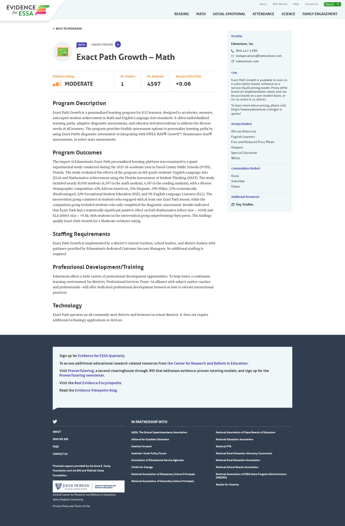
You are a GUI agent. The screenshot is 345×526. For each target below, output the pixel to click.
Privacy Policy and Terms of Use (71, 506)
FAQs (296, 4)
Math (201, 14)
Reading (181, 14)
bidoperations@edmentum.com (259, 56)
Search (330, 4)
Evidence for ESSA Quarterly (101, 356)
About (263, 4)
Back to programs (69, 28)
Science (288, 14)
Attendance (263, 14)
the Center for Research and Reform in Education (207, 363)
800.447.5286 (247, 51)
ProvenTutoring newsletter (81, 375)
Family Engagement (319, 14)
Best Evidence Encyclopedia (97, 383)
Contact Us (311, 4)
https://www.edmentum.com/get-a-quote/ (257, 111)
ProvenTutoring (81, 371)
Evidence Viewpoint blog (96, 390)
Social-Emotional (229, 14)
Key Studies (244, 204)
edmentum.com (247, 61)
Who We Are (280, 4)
